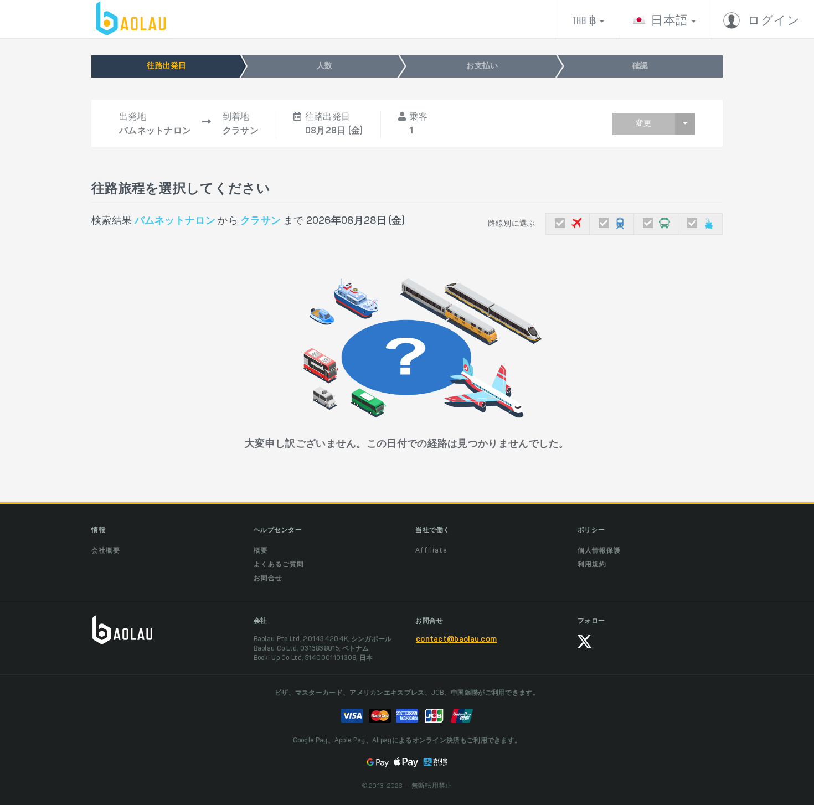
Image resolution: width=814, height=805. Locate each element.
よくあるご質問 (279, 564)
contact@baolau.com (456, 640)
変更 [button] (643, 124)
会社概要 (105, 551)
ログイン (772, 21)
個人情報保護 (599, 551)
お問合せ (268, 578)
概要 (261, 551)
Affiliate (431, 551)
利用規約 (592, 564)
